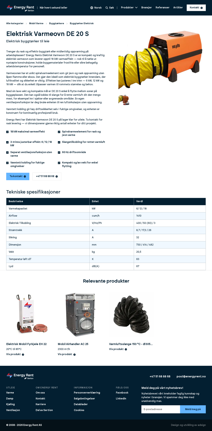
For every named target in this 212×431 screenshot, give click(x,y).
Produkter (127, 7)
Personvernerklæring (87, 392)
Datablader (81, 404)
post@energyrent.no (191, 376)
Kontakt (194, 7)
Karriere (41, 404)
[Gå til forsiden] (20, 379)
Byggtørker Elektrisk (82, 23)
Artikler (178, 7)
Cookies (79, 410)
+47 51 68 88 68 (45, 176)
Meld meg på (193, 409)
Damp (9, 398)
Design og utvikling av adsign (188, 425)
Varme (10, 392)
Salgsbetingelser (84, 398)
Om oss (40, 392)
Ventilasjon (13, 410)
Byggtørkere (56, 23)
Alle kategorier (14, 23)
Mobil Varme (36, 23)
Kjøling (10, 404)
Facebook (122, 392)
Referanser (162, 7)
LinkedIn (121, 398)
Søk (111, 8)
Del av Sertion (44, 410)
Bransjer (146, 7)
